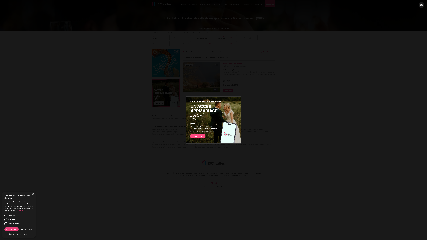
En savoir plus (22, 211)
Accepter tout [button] (11, 229)
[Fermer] (421, 5)
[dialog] (19, 215)
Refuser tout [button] (26, 229)
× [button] (33, 194)
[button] (18, 234)
